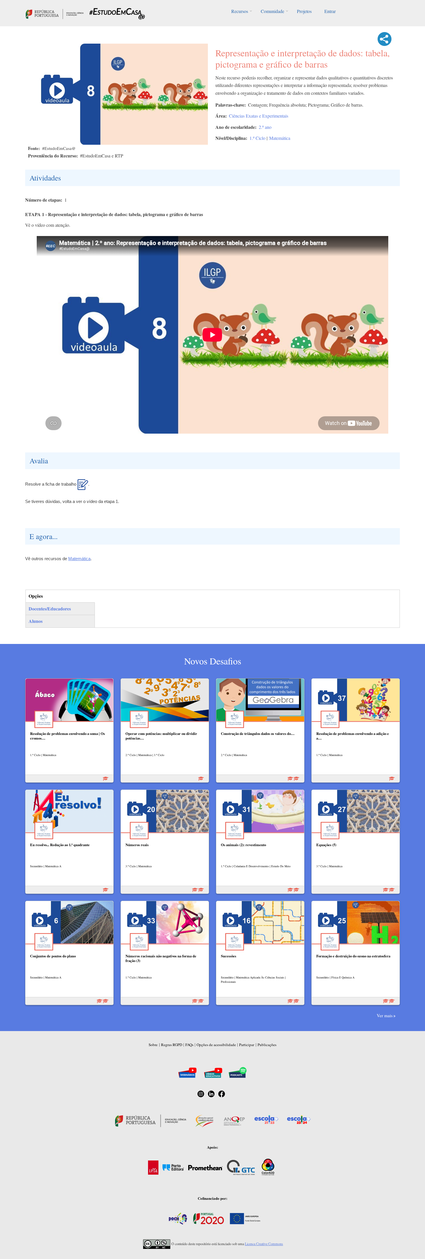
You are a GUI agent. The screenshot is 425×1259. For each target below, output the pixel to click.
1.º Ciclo (257, 138)
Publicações (267, 1044)
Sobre (153, 1044)
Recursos (239, 11)
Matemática (279, 138)
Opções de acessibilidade (216, 1044)
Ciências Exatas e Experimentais (258, 116)
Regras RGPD (171, 1044)
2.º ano (265, 127)
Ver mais (385, 1015)
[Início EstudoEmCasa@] (55, 13)
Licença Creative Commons (264, 1243)
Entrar (330, 11)
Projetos (304, 11)
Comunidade (272, 11)
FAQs (189, 1044)
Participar (246, 1044)
